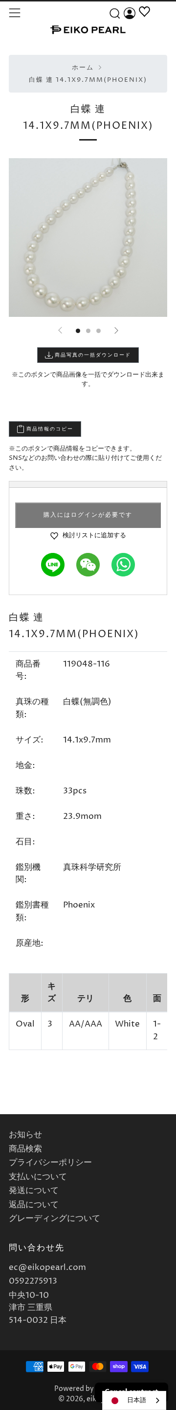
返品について (34, 1205)
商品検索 (25, 1149)
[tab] (78, 331)
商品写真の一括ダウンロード (92, 355)
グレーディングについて (54, 1218)
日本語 (136, 1400)
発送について (34, 1190)
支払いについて (38, 1177)
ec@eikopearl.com (47, 1267)
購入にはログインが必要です (88, 515)
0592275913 (33, 1281)
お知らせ (25, 1135)
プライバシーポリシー (50, 1163)
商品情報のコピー (48, 429)
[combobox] (134, 1400)
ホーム (83, 68)
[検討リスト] (144, 23)
